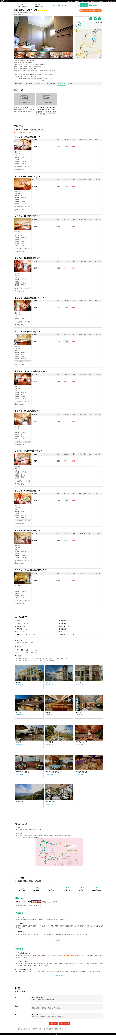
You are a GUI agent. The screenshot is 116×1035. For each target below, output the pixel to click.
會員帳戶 (113, 1)
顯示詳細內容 (19, 685)
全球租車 (93, 1)
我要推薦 (53, 1023)
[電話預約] (99, 18)
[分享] (90, 18)
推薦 (71, 83)
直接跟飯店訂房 (79, 1)
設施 (41, 83)
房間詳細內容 (20, 170)
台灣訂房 (70, 1)
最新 (19, 83)
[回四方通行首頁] (3, 1)
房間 (30, 83)
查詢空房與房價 (19, 166)
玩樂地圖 (107, 1)
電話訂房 (27, 166)
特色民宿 (87, 1)
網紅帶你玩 (100, 1)
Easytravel (60, 1034)
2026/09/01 (66, 146)
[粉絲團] (95, 18)
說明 (62, 83)
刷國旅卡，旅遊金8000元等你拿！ (92, 10)
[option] (29, 673)
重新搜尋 (84, 5)
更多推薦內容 (65, 1023)
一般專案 (34, 146)
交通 (52, 83)
